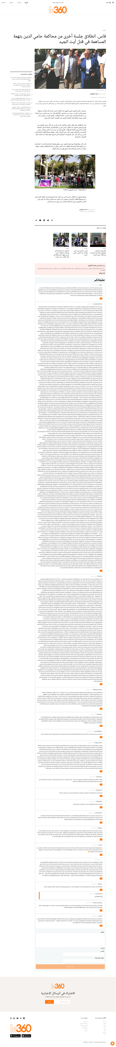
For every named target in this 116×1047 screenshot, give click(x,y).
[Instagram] (11, 1018)
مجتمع (104, 1025)
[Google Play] (15, 1035)
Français (19, 2)
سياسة (104, 30)
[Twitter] (21, 1018)
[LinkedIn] (14, 1018)
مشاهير (104, 1032)
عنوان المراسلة (99, 958)
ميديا (105, 1028)
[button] (112, 1043)
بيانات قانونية (85, 1027)
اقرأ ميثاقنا (102, 273)
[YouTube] (17, 1018)
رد (101, 298)
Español (3, 2)
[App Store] (26, 1035)
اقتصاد (104, 1023)
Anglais (11, 2)
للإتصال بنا (85, 1028)
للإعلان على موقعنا (84, 1025)
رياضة (105, 1030)
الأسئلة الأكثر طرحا (84, 1023)
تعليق (102, 932)
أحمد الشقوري (94, 94)
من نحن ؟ (86, 1021)
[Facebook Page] (24, 1018)
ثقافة (105, 1027)
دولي (105, 1034)
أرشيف (86, 1030)
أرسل (49, 1001)
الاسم (102, 951)
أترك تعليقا (70, 966)
